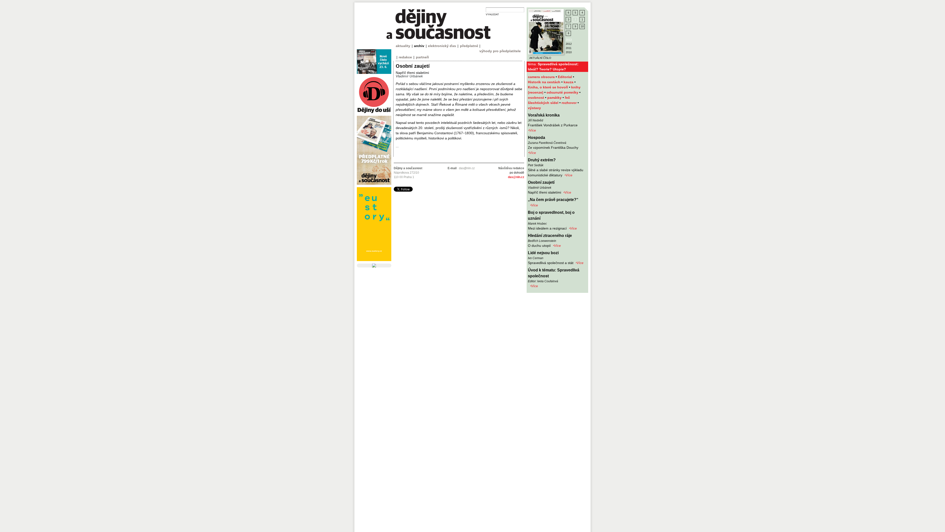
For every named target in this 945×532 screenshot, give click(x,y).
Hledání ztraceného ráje (550, 235)
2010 (569, 52)
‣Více (532, 130)
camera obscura (542, 77)
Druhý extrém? (542, 160)
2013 (569, 39)
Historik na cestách (544, 82)
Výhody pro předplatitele (500, 51)
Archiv (419, 46)
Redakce (405, 57)
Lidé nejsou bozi (543, 253)
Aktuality (403, 46)
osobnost (536, 98)
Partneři (422, 57)
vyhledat (492, 14)
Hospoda (536, 137)
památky (555, 98)
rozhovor (570, 103)
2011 (568, 48)
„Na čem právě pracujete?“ (553, 200)
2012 (569, 43)
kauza (569, 82)
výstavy (534, 108)
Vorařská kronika (544, 115)
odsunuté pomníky (563, 92)
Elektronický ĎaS (442, 46)
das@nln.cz (516, 177)
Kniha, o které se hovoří (548, 87)
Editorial (565, 77)
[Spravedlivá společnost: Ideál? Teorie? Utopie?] (546, 32)
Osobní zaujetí (541, 182)
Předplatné (469, 46)
